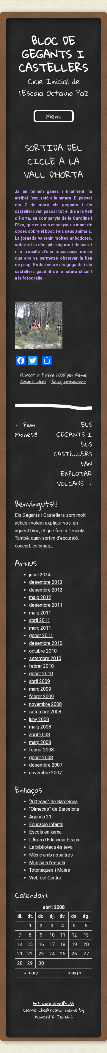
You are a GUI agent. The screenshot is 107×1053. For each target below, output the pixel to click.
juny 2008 (39, 719)
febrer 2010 (41, 666)
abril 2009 (39, 681)
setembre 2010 (45, 658)
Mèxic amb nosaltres (51, 855)
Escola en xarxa (45, 832)
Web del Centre (45, 878)
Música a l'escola (47, 862)
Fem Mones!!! (26, 429)
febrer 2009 (41, 696)
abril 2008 (39, 734)
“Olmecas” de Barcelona (54, 809)
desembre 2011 (45, 605)
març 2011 (40, 628)
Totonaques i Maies (49, 870)
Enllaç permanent (68, 381)
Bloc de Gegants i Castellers (53, 54)
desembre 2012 (45, 590)
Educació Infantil (46, 824)
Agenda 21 (40, 817)
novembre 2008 (45, 704)
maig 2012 (40, 597)
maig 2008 (40, 727)
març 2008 (40, 742)
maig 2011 (40, 613)
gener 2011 (41, 635)
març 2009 (40, 689)
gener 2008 (41, 757)
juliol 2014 (40, 575)
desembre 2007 (45, 765)
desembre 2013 (45, 582)
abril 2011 (39, 620)
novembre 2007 (45, 773)
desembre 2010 (45, 643)
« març (31, 973)
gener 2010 (41, 673)
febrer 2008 (41, 750)
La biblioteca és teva (51, 847)
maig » (74, 973)
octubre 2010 (43, 651)
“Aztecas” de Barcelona (53, 801)
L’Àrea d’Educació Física (54, 840)
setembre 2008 (45, 712)
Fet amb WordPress (53, 1003)
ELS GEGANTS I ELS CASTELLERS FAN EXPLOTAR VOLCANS (73, 454)
